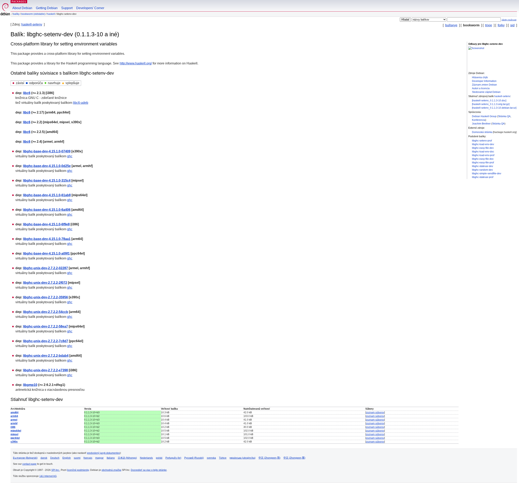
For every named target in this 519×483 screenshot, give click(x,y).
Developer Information (484, 81)
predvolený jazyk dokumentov (103, 453)
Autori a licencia (481, 88)
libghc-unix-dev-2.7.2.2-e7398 (45, 370)
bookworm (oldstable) (33, 14)
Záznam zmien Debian (484, 84)
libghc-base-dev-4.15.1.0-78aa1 (47, 239)
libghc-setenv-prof (482, 140)
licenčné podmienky (78, 470)
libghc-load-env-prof (483, 155)
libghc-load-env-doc (483, 151)
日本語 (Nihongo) (127, 457)
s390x (14, 441)
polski (159, 457)
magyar (99, 457)
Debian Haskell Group (484, 116)
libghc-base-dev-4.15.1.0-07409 (47, 151)
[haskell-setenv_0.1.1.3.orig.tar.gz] (490, 104)
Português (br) (173, 457)
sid (512, 25)
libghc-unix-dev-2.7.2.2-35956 (45, 297)
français (88, 457)
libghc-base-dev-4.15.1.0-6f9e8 (46, 224)
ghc (69, 156)
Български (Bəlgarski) (25, 457)
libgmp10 (30, 385)
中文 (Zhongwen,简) (269, 457)
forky (501, 25)
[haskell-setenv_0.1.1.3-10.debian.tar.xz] (494, 107)
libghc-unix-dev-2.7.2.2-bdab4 (46, 355)
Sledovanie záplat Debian (486, 92)
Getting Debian (47, 8)
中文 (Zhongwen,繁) (294, 457)
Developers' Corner (90, 8)
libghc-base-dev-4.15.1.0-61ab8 (47, 195)
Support (67, 8)
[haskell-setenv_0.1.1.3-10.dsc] (489, 100)
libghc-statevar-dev (482, 166)
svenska (211, 457)
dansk (44, 457)
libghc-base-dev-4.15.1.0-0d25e (47, 166)
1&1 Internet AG (48, 476)
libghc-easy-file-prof (483, 162)
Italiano (111, 457)
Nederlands (146, 457)
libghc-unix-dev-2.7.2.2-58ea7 (45, 326)
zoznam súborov (375, 412)
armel (14, 419)
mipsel (14, 434)
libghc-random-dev (482, 169)
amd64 (14, 412)
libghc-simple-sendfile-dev (486, 173)
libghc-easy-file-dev (483, 148)
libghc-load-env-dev (483, 144)
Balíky (16, 14)
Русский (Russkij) (194, 457)
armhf (14, 423)
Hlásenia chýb (480, 77)
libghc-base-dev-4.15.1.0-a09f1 (46, 253)
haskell (51, 14)
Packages (19, 1)
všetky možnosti (509, 20)
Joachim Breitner (481, 123)
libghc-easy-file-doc (483, 158)
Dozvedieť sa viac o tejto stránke (149, 470)
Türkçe (222, 457)
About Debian (22, 8)
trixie (488, 25)
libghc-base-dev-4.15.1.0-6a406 (47, 209)
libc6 (26, 93)
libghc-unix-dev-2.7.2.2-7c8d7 (45, 341)
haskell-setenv (31, 24)
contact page (29, 464)
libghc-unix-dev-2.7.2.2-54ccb (45, 312)
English (66, 457)
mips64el (16, 430)
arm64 (14, 416)
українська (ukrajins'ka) (242, 457)
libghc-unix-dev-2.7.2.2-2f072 (45, 282)
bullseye (451, 25)
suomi (77, 457)
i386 (13, 427)
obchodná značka (111, 470)
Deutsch (54, 457)
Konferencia (478, 120)
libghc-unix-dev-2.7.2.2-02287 (45, 268)
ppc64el (15, 438)
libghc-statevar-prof (482, 177)
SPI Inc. (55, 470)
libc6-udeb (80, 102)
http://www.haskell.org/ (136, 63)
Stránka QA (504, 116)
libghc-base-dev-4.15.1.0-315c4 (47, 180)
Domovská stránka (482, 132)
